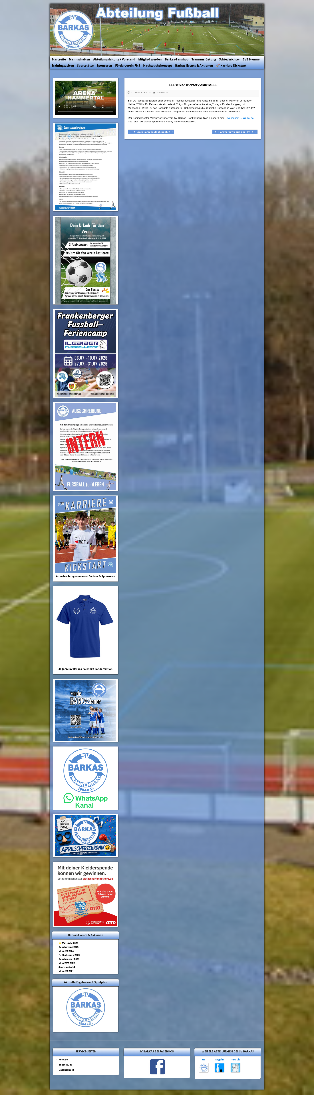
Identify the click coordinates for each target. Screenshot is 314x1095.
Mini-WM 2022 (67, 963)
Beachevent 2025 (68, 947)
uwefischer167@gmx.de (240, 117)
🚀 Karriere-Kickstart (231, 65)
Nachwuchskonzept (157, 65)
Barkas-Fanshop (176, 59)
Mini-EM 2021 (66, 971)
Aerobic (235, 1059)
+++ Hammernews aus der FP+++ (235, 131)
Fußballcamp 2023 (69, 955)
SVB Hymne (251, 59)
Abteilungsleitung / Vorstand (114, 59)
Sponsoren (104, 65)
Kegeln (219, 1059)
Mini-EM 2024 (66, 951)
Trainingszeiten (63, 65)
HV (204, 1059)
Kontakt (63, 1059)
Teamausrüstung (204, 59)
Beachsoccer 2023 (69, 959)
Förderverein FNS (127, 65)
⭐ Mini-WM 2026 (68, 943)
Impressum (65, 1064)
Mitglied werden (150, 59)
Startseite (59, 59)
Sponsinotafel (67, 967)
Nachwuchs (162, 92)
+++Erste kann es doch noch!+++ (151, 131)
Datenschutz (66, 1069)
